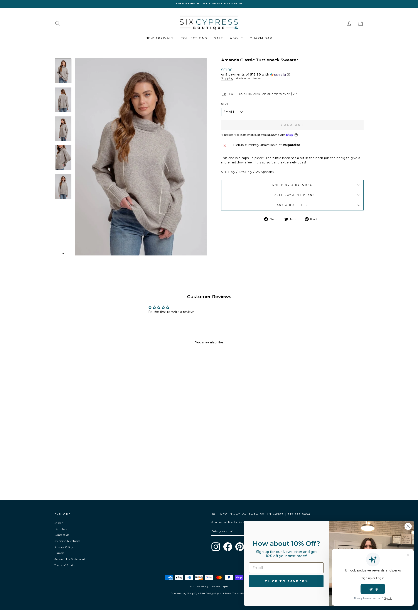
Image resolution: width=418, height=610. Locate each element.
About (236, 38)
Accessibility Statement (69, 559)
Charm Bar (261, 38)
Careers (59, 553)
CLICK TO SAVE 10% (286, 581)
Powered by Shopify (184, 593)
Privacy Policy (63, 547)
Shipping (227, 78)
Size (225, 104)
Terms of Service (65, 565)
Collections (193, 38)
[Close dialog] (408, 526)
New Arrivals (160, 38)
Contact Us (61, 534)
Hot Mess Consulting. (233, 593)
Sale (218, 38)
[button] (292, 74)
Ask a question (292, 205)
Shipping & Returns (292, 184)
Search (58, 522)
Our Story (60, 529)
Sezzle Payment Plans (292, 195)
